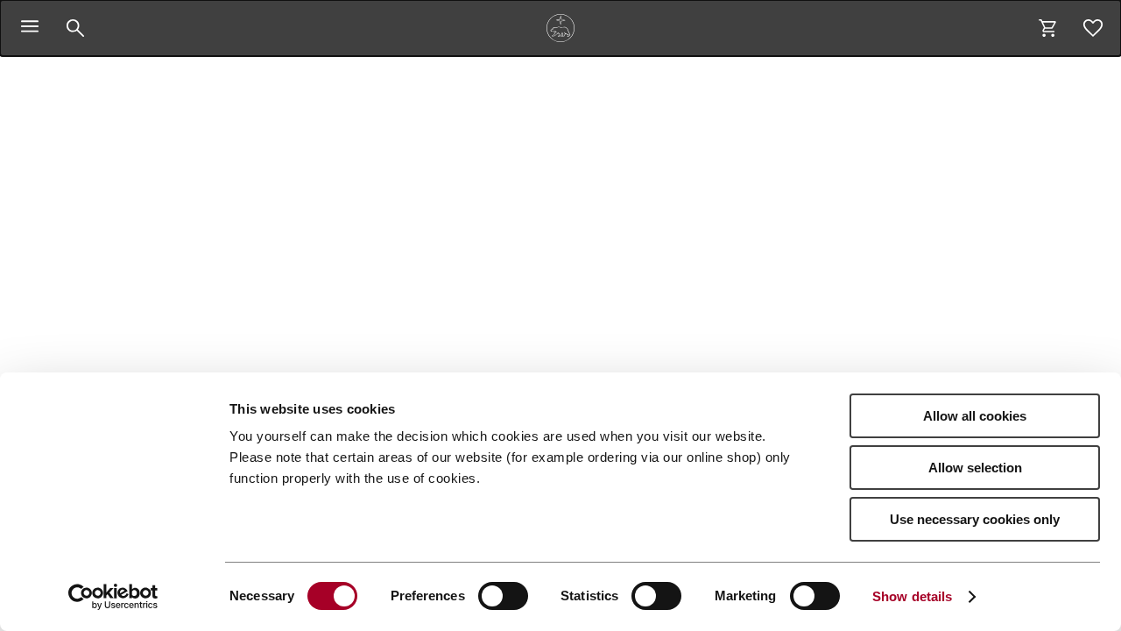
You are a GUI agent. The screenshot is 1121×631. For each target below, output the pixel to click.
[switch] (503, 596)
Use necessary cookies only (975, 519)
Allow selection (975, 467)
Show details (912, 596)
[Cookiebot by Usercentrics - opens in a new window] (113, 597)
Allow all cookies (974, 415)
